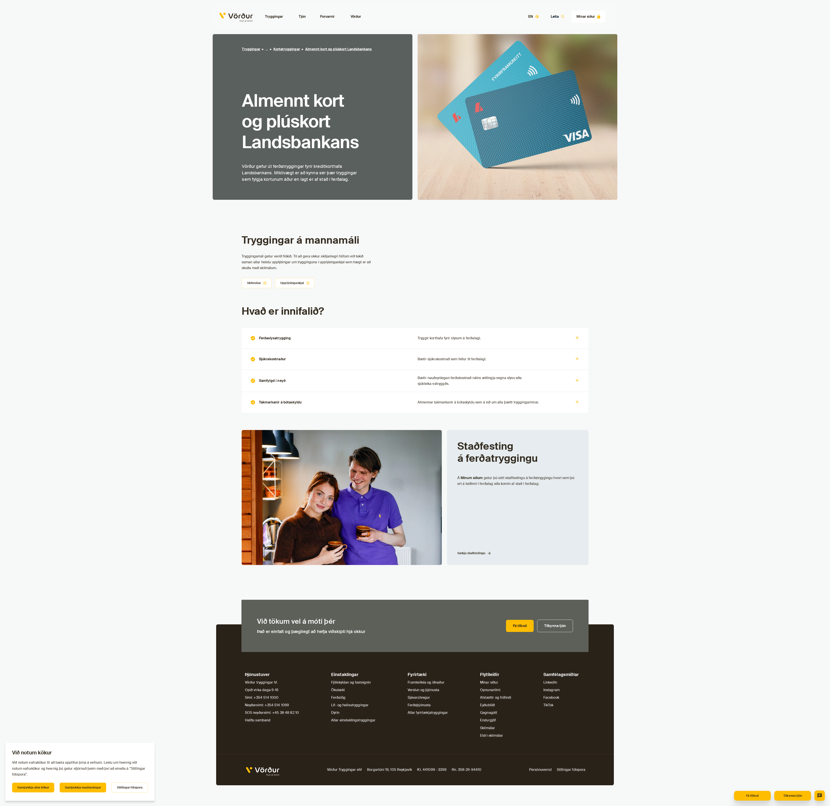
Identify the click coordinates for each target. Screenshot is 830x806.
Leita (555, 16)
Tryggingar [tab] (274, 16)
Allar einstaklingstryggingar (353, 720)
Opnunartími (490, 690)
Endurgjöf (488, 720)
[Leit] (819, 795)
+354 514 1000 (266, 697)
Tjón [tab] (302, 16)
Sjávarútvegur (419, 697)
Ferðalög (338, 697)
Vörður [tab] (356, 16)
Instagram (551, 690)
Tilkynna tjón (792, 796)
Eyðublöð (487, 705)
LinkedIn (550, 682)
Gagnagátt (488, 712)
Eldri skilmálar (491, 735)
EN (530, 16)
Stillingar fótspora (129, 787)
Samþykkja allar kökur (33, 787)
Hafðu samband (258, 720)
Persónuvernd (540, 769)
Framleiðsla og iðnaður (426, 682)
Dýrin (335, 712)
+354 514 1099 (277, 705)
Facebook (551, 697)
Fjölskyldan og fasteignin (351, 682)
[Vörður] (223, 16)
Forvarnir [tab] (327, 16)
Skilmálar (254, 283)
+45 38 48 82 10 (285, 712)
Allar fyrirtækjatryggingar (428, 712)
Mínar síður (585, 16)
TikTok (548, 705)
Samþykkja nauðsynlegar (83, 787)
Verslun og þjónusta (423, 690)
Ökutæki (338, 690)
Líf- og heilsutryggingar (350, 705)
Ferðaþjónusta (419, 705)
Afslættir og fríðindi (495, 697)
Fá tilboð (752, 796)
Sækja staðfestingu (471, 553)
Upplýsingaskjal (292, 283)
